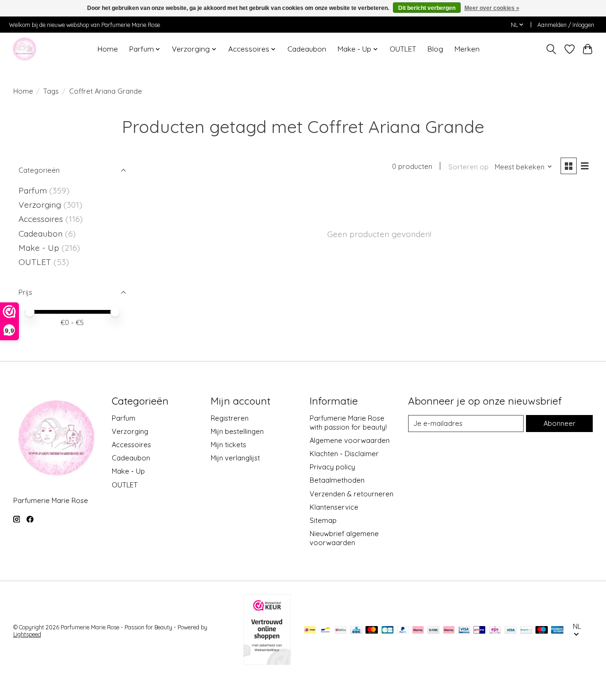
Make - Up (40, 247)
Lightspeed (27, 634)
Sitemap (323, 520)
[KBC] (356, 630)
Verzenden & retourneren (351, 493)
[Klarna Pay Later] (418, 630)
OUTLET (403, 48)
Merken (467, 48)
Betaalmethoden (337, 480)
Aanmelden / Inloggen (565, 24)
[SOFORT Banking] (448, 630)
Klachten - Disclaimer (344, 453)
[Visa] (511, 630)
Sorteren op (468, 166)
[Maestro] (541, 630)
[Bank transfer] (434, 630)
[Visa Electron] (464, 630)
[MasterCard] (371, 630)
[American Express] (557, 630)
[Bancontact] (325, 630)
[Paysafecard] (526, 630)
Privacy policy (332, 466)
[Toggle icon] (551, 49)
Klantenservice (334, 507)
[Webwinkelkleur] (267, 661)
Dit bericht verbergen (426, 8)
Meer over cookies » (491, 8)
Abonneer (560, 423)
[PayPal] (403, 630)
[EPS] (495, 630)
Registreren (230, 418)
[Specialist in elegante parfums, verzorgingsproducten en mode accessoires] (24, 49)
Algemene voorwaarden (350, 440)
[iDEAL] (310, 630)
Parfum (32, 190)
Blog (435, 48)
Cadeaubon (306, 48)
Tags (51, 91)
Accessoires (41, 218)
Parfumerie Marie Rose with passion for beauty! (348, 423)
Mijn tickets (228, 444)
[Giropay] (479, 630)
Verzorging (40, 204)
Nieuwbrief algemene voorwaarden (344, 538)
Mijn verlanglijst (235, 457)
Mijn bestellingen (237, 431)
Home (108, 48)
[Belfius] (341, 630)
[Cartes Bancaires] (387, 630)
